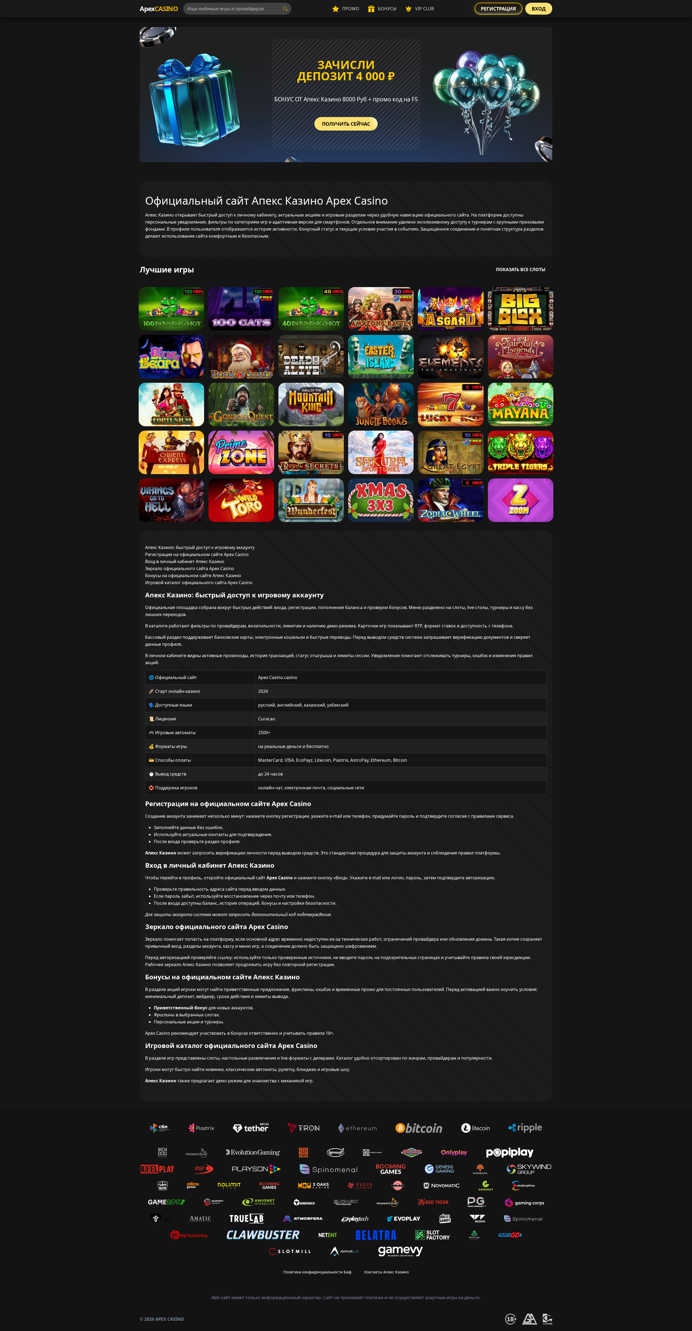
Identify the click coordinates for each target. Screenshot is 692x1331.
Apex (159, 8)
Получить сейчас (346, 124)
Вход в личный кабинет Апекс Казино (184, 561)
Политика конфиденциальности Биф (317, 1272)
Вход (539, 8)
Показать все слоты (520, 269)
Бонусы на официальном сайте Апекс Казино (193, 575)
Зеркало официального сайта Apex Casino (189, 568)
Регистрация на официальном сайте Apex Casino (197, 554)
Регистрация (498, 8)
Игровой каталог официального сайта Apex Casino (198, 582)
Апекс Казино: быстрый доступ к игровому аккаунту (200, 547)
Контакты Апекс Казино (386, 1272)
